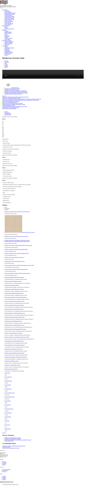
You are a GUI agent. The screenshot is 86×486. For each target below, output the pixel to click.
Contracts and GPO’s (9, 38)
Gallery (6, 64)
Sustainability (7, 36)
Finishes (6, 27)
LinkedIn (4, 476)
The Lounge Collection (9, 23)
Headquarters (7, 48)
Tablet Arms (7, 44)
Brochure (6, 60)
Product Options (8, 114)
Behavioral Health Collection (10, 12)
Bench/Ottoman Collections (10, 14)
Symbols (6, 65)
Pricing (6, 67)
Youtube (3, 478)
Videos (6, 34)
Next (5, 95)
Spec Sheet (7, 62)
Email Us (14, 6)
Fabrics (6, 26)
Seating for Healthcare (9, 41)
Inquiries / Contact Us (9, 53)
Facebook (4, 479)
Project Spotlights (8, 33)
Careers (6, 55)
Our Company (5, 45)
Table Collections (8, 22)
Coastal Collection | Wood (9, 17)
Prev (3, 95)
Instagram (4, 477)
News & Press (7, 54)
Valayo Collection (8, 24)
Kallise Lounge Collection (9, 19)
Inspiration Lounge (8, 31)
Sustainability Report (8, 52)
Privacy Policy (5, 470)
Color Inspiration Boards (9, 28)
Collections (4, 462)
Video (6, 63)
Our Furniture (4, 9)
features (6, 111)
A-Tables (8, 446)
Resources (4, 29)
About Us (6, 46)
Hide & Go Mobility (8, 43)
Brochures (6, 30)
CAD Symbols (7, 39)
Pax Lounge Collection (9, 21)
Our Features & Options (6, 40)
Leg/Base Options (8, 113)
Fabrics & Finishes (5, 25)
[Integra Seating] (4, 4)
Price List (6, 35)
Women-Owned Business (9, 47)
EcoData (6, 66)
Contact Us (4, 471)
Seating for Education (9, 42)
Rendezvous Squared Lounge (19, 445)
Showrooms (7, 49)
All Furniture (7, 10)
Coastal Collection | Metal (9, 16)
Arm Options (7, 112)
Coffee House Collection (9, 18)
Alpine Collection (8, 11)
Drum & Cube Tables (15, 448)
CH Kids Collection (8, 15)
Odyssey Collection (8, 20)
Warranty (6, 37)
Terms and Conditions (6, 469)
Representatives (7, 50)
